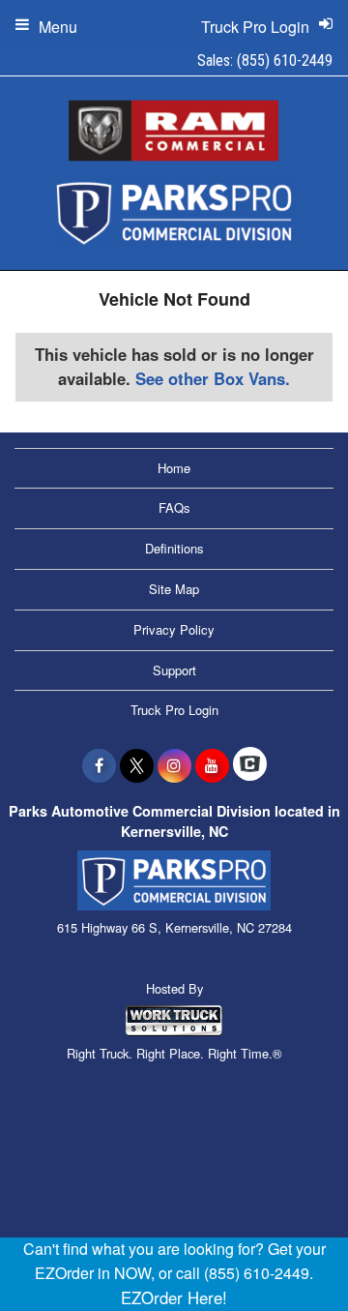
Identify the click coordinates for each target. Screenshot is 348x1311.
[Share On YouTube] (212, 765)
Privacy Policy (174, 629)
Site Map (174, 589)
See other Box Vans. (212, 378)
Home (174, 468)
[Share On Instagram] (174, 765)
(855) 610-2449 (285, 60)
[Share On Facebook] (99, 765)
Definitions (174, 548)
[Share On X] (137, 765)
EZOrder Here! (174, 1297)
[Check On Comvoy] (250, 765)
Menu (58, 26)
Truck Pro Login (174, 709)
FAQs (174, 507)
